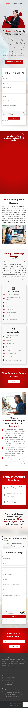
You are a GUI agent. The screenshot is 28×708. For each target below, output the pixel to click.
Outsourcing (12, 420)
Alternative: (5, 120)
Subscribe (14, 646)
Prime (7, 40)
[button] (14, 488)
